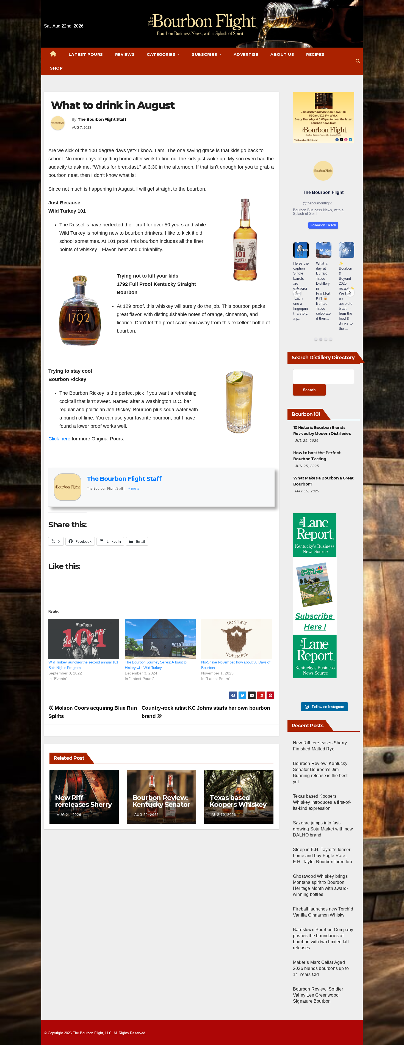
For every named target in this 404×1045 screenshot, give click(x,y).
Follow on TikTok (323, 225)
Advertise (246, 54)
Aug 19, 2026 (224, 815)
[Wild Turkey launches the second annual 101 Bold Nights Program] (83, 639)
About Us (282, 54)
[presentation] (297, 293)
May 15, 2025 (307, 491)
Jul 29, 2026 (307, 441)
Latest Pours (86, 54)
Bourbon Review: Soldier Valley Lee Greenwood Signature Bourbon (318, 995)
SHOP (56, 68)
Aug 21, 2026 (69, 815)
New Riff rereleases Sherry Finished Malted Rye (83, 808)
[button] (358, 61)
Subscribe (205, 54)
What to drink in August (113, 105)
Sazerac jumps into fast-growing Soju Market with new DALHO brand (323, 829)
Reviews (125, 54)
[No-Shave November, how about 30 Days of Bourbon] (236, 639)
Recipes (315, 54)
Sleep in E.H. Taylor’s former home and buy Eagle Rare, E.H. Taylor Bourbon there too (322, 855)
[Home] (53, 54)
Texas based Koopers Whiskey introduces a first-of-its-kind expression (322, 802)
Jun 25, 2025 (307, 466)
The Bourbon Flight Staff (102, 119)
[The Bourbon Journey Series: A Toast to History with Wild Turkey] (160, 639)
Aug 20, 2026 (146, 815)
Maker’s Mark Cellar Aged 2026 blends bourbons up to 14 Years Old (321, 968)
